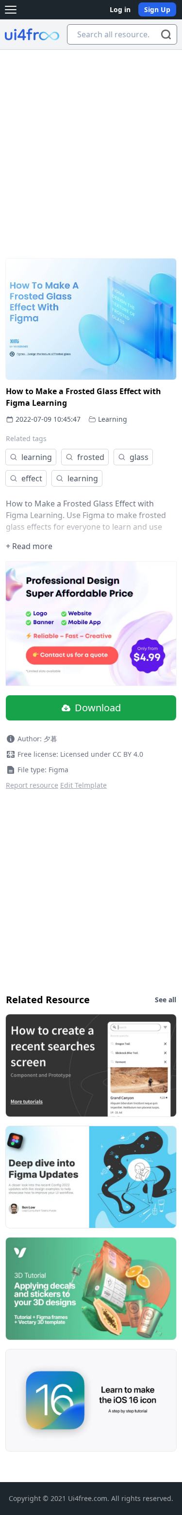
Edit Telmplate (83, 785)
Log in (120, 9)
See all (165, 999)
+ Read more (29, 546)
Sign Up (157, 9)
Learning (112, 419)
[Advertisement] (91, 145)
